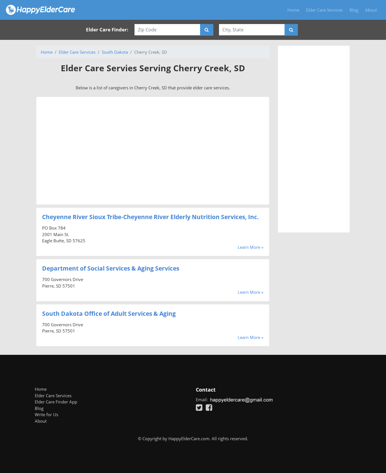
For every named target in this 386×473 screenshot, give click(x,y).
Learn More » (250, 247)
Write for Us (46, 414)
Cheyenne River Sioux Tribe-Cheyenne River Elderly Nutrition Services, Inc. (150, 217)
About (371, 10)
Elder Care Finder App (56, 402)
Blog (354, 10)
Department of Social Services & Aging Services (110, 268)
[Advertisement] (152, 150)
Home (293, 10)
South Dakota (115, 52)
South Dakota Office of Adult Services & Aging (109, 314)
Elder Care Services (324, 10)
